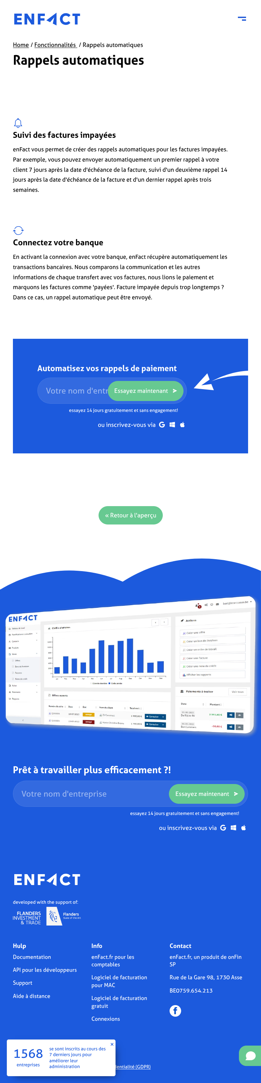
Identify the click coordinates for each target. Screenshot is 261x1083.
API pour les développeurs (45, 969)
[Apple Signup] (182, 424)
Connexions (105, 1018)
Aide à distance (31, 996)
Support (22, 982)
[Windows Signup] (172, 424)
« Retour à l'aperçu (130, 515)
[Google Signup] (162, 424)
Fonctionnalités (55, 44)
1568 (28, 1053)
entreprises (28, 1065)
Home (21, 44)
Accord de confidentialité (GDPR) (116, 1066)
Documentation (32, 957)
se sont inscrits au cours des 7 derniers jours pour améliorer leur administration (77, 1058)
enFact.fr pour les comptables (112, 960)
